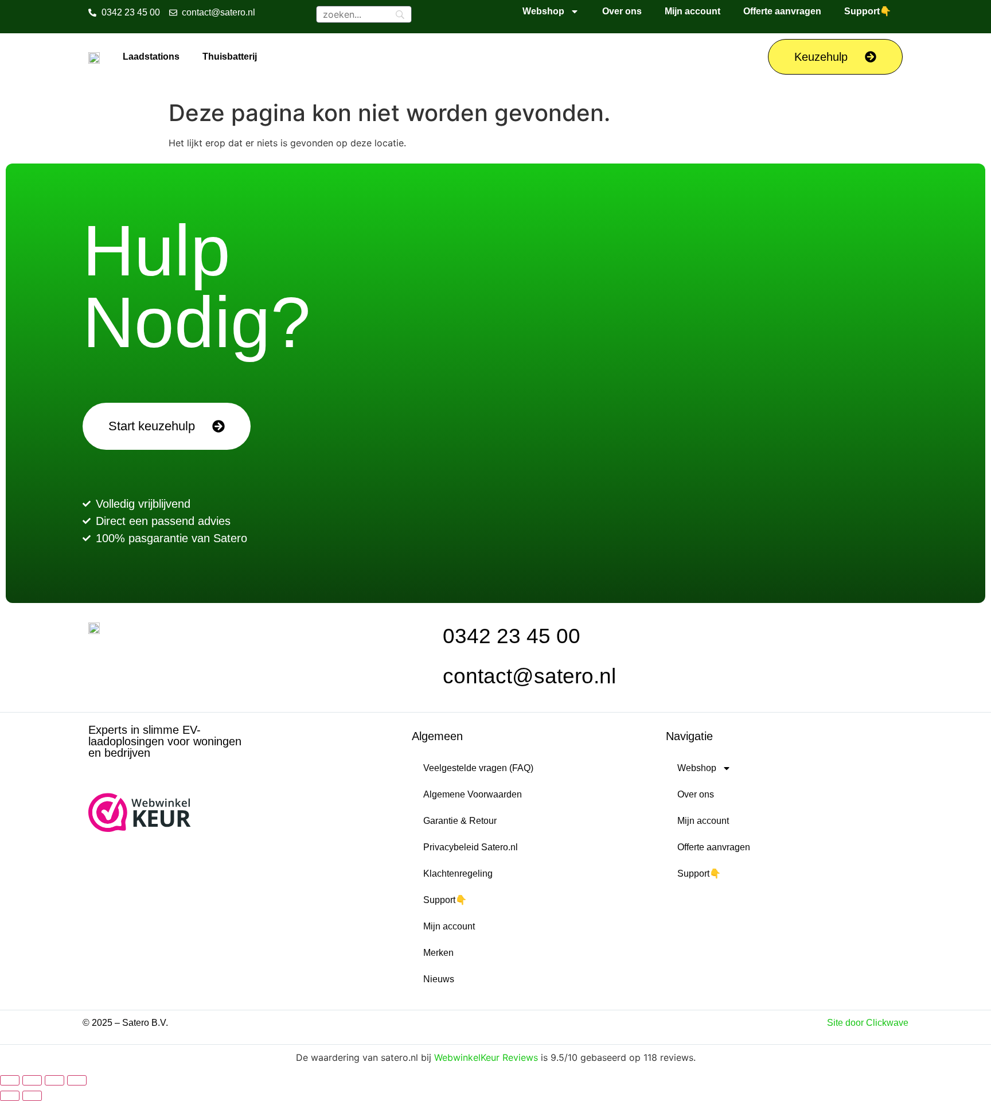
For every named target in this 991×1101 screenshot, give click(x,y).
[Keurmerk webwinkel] (139, 828)
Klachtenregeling (458, 873)
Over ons (622, 11)
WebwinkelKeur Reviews (486, 1057)
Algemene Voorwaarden (472, 794)
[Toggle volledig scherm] (32, 1080)
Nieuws (438, 979)
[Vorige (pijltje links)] (9, 1096)
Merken (438, 953)
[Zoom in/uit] (9, 1080)
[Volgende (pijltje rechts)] (32, 1096)
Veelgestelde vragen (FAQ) (478, 768)
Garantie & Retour (460, 821)
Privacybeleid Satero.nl (470, 847)
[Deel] (54, 1080)
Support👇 (867, 11)
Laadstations (151, 56)
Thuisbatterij (229, 56)
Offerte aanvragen (782, 11)
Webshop (543, 11)
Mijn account (692, 11)
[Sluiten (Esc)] (77, 1080)
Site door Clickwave (867, 1023)
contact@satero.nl (529, 676)
